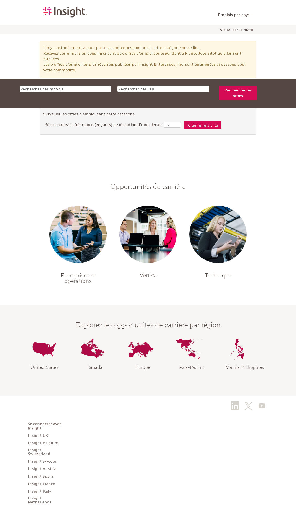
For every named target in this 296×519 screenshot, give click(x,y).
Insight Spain (40, 476)
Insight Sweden (42, 461)
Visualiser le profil (236, 30)
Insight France (41, 483)
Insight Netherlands (39, 500)
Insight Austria (42, 468)
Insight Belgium (43, 443)
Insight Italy (39, 491)
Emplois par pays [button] (234, 14)
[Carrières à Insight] (65, 12)
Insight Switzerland (39, 451)
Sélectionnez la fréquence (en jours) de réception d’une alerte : (104, 124)
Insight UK (38, 435)
